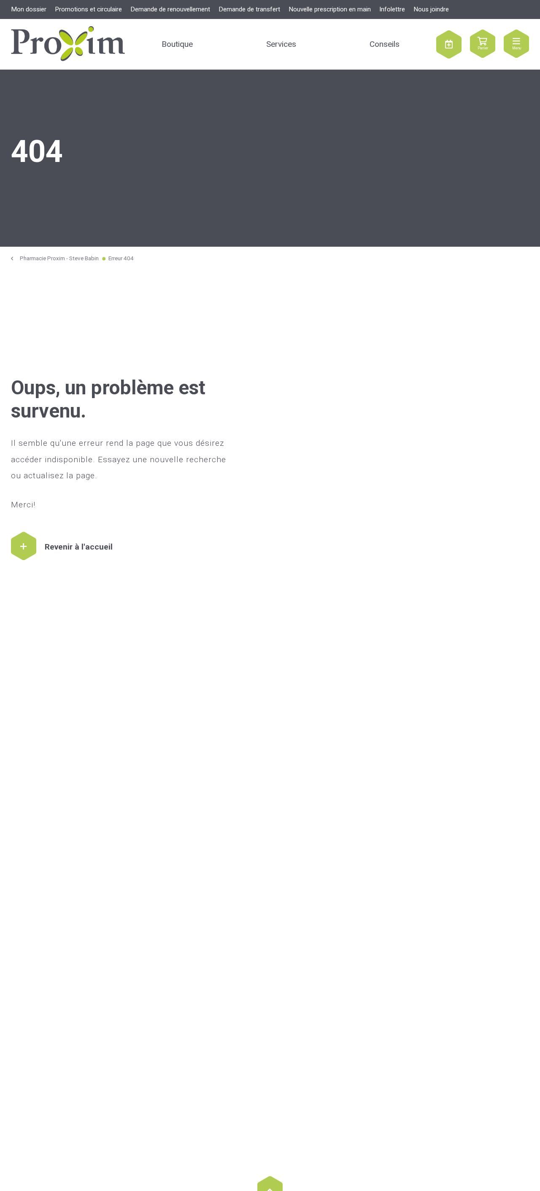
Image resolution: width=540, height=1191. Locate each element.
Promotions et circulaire (88, 9)
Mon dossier (28, 9)
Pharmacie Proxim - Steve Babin (59, 258)
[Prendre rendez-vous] (449, 44)
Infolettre (392, 9)
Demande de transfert (249, 9)
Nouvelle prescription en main (330, 9)
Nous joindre (431, 9)
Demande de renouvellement (170, 9)
